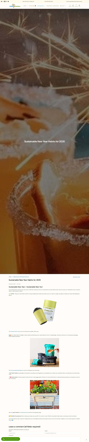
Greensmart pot (24, 412)
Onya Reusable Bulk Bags (16, 370)
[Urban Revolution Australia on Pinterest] (6, 1)
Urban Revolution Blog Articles (21, 276)
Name (10, 431)
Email (46, 431)
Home (10, 276)
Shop (25, 5)
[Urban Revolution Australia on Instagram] (4, 1)
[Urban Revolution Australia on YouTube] (8, 1)
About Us (62, 5)
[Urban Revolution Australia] (15, 6)
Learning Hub (40, 5)
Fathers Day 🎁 (32, 5)
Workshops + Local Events (53, 5)
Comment (11, 435)
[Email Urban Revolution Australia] (1, 1)
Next (79, 277)
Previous (75, 277)
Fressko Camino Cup (15, 331)
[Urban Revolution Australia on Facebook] (3, 1)
